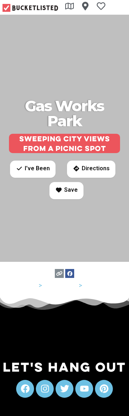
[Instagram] (45, 389)
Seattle (93, 285)
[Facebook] (69, 273)
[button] (33, 169)
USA (31, 285)
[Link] (59, 273)
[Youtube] (84, 389)
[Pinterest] (104, 389)
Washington (60, 285)
